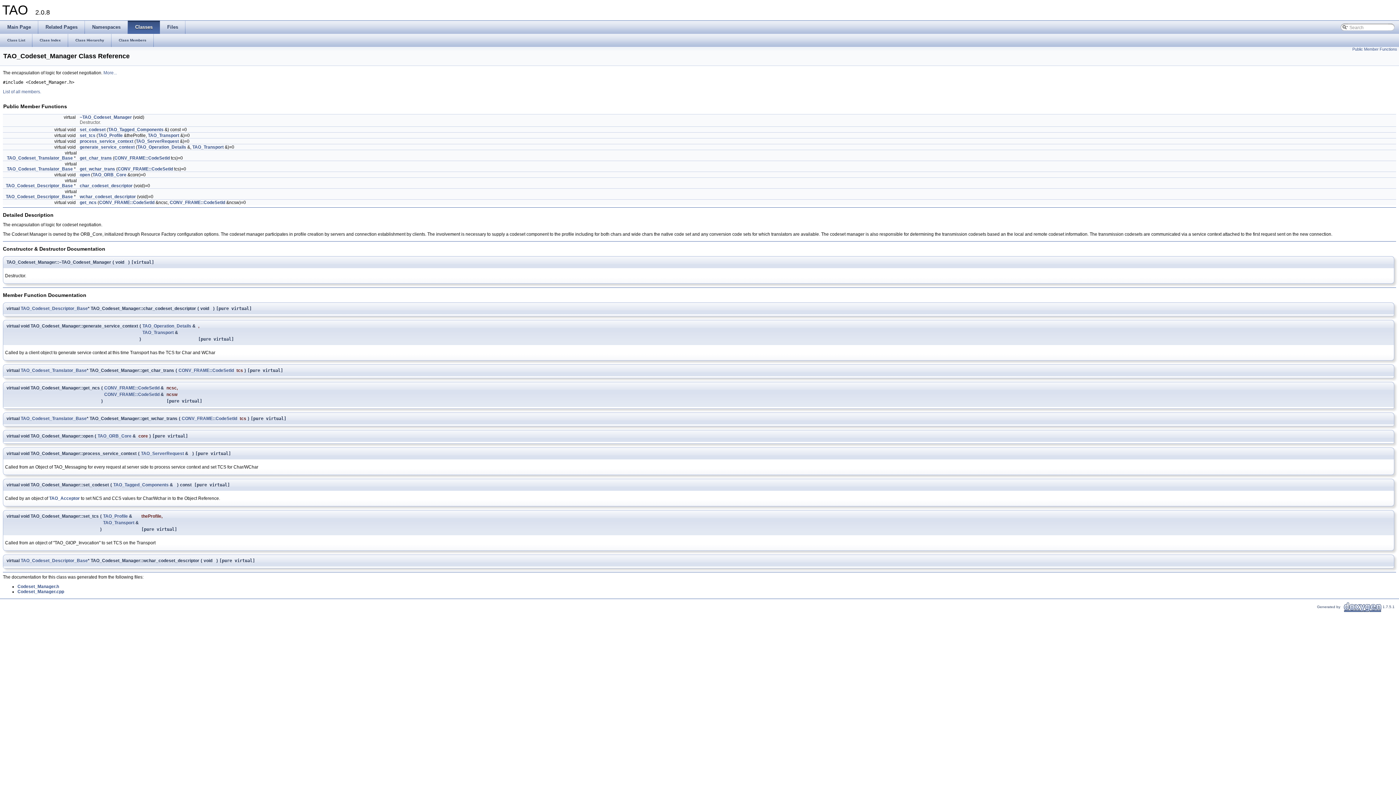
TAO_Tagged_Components (136, 129)
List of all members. (22, 91)
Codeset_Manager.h (38, 586)
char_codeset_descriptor (106, 185)
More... (110, 72)
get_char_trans (96, 158)
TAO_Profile (110, 135)
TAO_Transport (163, 135)
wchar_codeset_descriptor (108, 196)
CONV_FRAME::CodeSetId (142, 158)
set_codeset (93, 129)
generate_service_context (107, 147)
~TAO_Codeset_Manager (106, 117)
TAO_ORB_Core (109, 174)
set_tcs (87, 135)
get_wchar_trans (97, 169)
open (85, 174)
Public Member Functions (1374, 49)
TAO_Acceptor (64, 498)
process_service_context (106, 141)
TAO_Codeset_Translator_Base (40, 158)
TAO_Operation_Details (161, 147)
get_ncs (88, 202)
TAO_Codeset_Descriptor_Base (39, 185)
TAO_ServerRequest (157, 141)
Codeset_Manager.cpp (40, 591)
